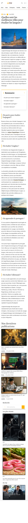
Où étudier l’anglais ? (9, 100)
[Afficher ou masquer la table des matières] (19, 93)
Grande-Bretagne (19, 180)
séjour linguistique (13, 132)
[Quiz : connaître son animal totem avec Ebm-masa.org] (14, 337)
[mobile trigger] (2, 3)
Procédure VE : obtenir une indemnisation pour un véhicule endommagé (12, 494)
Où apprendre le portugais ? (10, 103)
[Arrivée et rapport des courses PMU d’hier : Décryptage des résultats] (14, 361)
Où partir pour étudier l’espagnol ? (12, 97)
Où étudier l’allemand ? (9, 106)
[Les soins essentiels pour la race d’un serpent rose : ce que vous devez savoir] (14, 461)
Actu (2, 375)
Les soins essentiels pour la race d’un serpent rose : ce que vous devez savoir (14, 479)
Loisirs (3, 351)
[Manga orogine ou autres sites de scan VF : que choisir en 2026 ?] (14, 385)
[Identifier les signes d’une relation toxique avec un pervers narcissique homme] (14, 427)
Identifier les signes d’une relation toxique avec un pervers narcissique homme (13, 444)
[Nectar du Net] (10, 3)
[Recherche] (22, 3)
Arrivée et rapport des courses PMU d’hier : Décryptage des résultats (12, 372)
